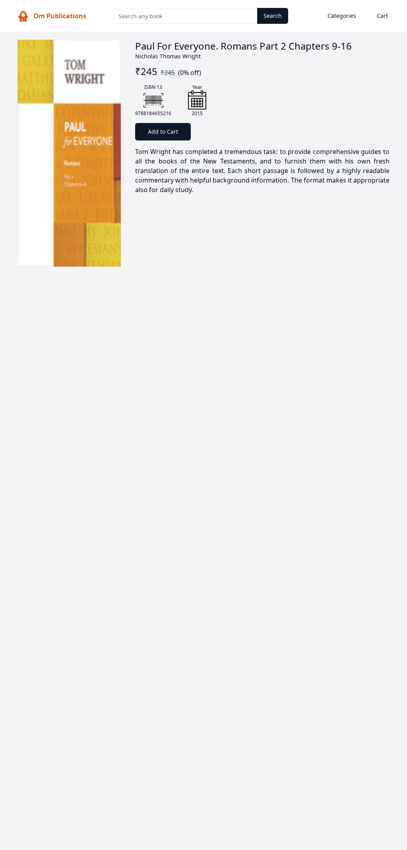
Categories (342, 15)
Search (273, 15)
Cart (382, 15)
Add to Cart (163, 131)
